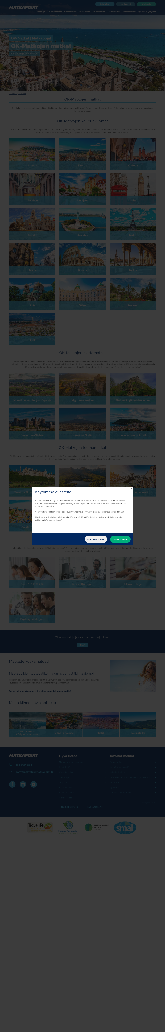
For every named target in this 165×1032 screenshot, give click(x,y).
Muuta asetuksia (95, 539)
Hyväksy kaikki (120, 539)
